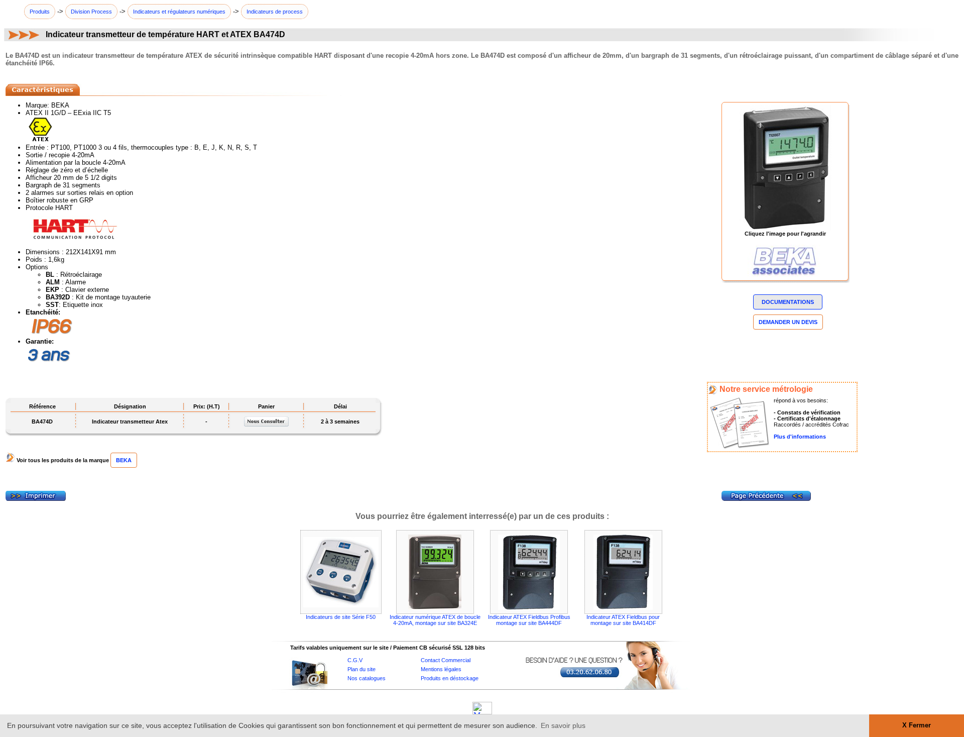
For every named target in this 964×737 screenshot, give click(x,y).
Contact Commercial (445, 660)
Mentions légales (441, 669)
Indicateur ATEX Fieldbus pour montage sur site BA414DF (623, 620)
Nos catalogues (366, 678)
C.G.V (355, 660)
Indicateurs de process (275, 12)
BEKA (124, 460)
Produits (40, 12)
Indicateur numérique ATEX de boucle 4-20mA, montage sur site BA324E (435, 620)
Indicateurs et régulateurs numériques (179, 12)
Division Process (91, 12)
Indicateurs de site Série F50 (341, 617)
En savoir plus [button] (563, 725)
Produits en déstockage (449, 678)
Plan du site (361, 669)
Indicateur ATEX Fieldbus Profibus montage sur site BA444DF (529, 620)
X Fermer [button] (916, 725)
